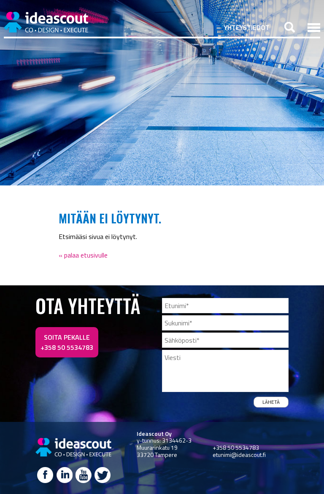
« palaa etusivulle (83, 255)
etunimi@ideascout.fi (239, 454)
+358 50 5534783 (236, 447)
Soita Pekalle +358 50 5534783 (66, 342)
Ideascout (46, 22)
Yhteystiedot (247, 27)
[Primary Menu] (314, 27)
